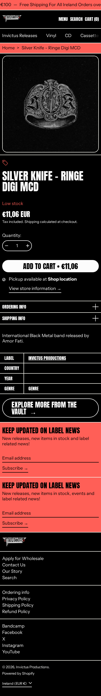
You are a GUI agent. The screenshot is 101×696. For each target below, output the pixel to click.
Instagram (13, 645)
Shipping (32, 221)
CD (68, 35)
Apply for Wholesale (23, 558)
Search (9, 577)
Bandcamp (13, 626)
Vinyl (51, 35)
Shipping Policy (17, 605)
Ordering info (15, 592)
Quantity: (11, 235)
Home (8, 48)
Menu (63, 19)
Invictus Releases (19, 35)
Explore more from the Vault (44, 408)
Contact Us (13, 565)
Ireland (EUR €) (14, 683)
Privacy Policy (16, 598)
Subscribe (12, 468)
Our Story (12, 571)
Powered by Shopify (18, 673)
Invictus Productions (47, 358)
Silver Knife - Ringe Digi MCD (51, 48)
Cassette (89, 35)
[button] (76, 19)
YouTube (11, 652)
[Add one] (27, 245)
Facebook (12, 632)
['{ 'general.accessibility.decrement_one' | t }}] (6, 245)
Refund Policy (16, 611)
